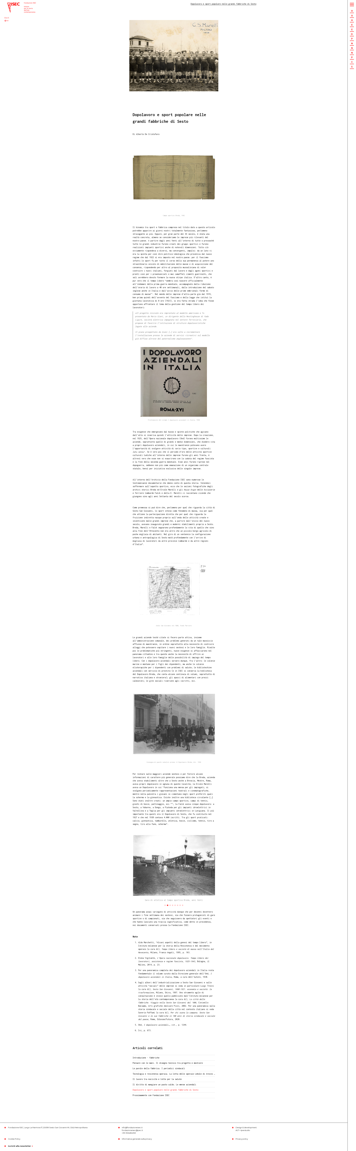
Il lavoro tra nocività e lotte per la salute (157, 1079)
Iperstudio (245, 1130)
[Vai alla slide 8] (182, 905)
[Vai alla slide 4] (172, 905)
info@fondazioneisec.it (132, 1127)
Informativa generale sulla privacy (137, 1139)
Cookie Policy (14, 1139)
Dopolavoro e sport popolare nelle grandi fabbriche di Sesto (165, 1090)
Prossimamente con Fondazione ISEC (151, 1095)
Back (6, 18)
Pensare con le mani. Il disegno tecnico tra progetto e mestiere (168, 1063)
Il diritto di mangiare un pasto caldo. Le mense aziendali (164, 1084)
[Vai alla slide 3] (170, 905)
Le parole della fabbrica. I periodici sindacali (159, 1068)
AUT (237, 1130)
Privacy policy (242, 1139)
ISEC (9, 4)
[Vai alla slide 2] (167, 905)
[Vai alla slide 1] (165, 905)
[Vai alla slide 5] (175, 905)
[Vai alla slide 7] (180, 905)
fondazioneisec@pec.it (132, 1130)
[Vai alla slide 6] (177, 905)
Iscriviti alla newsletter (19, 1146)
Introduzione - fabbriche (146, 1057)
